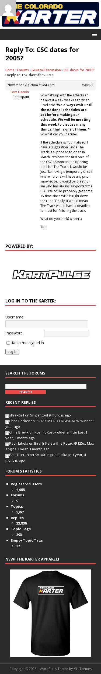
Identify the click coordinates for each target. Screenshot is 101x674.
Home (10, 70)
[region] (50, 274)
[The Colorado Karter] (50, 25)
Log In (12, 352)
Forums (23, 70)
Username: (14, 317)
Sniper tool (39, 415)
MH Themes (83, 668)
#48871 (87, 85)
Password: (14, 333)
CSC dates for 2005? (79, 70)
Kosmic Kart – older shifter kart (59, 432)
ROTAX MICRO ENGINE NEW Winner (64, 420)
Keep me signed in (28, 342)
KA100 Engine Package (53, 454)
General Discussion (46, 70)
